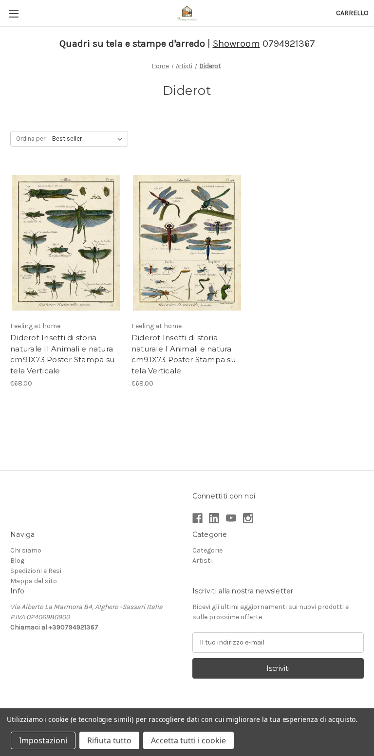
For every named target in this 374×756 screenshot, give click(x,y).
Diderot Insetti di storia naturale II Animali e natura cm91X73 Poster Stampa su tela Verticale (62, 354)
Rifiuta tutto (109, 740)
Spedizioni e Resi (35, 571)
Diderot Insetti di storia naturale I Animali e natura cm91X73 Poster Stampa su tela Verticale (183, 354)
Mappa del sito (33, 581)
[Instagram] (248, 518)
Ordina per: (31, 138)
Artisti (202, 560)
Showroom (236, 43)
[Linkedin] (214, 518)
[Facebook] (197, 518)
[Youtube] (231, 518)
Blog (17, 560)
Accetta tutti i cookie (188, 740)
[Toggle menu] (13, 13)
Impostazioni (43, 740)
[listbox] (89, 138)
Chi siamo (25, 550)
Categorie (207, 550)
